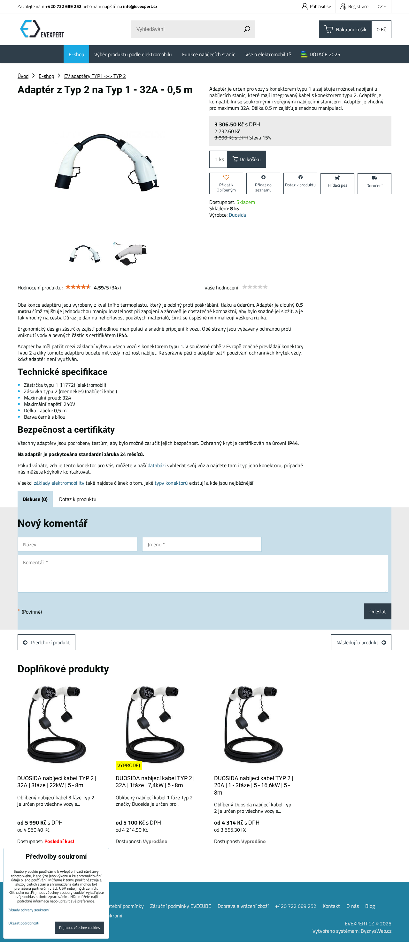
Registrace (358, 6)
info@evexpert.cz (140, 6)
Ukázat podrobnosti (23, 923)
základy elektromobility (59, 483)
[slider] (78, 286)
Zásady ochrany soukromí (28, 910)
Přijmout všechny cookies (79, 927)
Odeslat (377, 611)
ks (221, 159)
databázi (157, 465)
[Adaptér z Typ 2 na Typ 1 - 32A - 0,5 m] (109, 164)
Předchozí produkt (50, 642)
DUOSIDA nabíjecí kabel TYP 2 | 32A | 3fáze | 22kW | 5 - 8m (56, 782)
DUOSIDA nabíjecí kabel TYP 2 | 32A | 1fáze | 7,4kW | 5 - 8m (155, 782)
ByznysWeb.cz (376, 931)
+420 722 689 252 (63, 6)
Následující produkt (357, 642)
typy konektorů (171, 483)
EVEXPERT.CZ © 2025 (368, 923)
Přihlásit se (320, 6)
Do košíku (249, 159)
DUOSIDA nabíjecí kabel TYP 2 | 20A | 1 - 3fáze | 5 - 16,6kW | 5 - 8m (253, 785)
